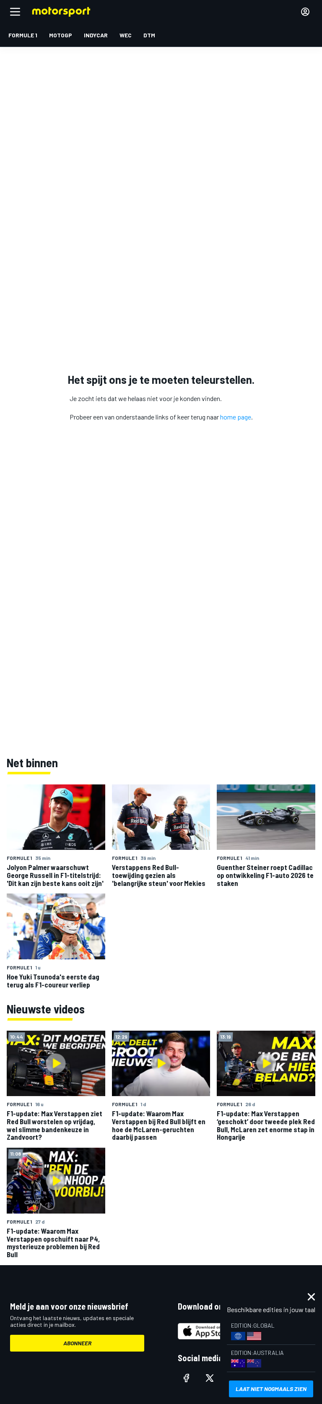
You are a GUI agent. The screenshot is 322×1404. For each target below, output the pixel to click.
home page (235, 417)
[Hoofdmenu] (15, 11)
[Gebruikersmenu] (305, 11)
